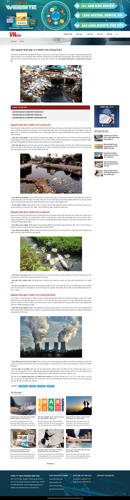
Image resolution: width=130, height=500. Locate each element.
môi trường (41, 386)
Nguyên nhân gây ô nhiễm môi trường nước (28, 112)
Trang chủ (68, 34)
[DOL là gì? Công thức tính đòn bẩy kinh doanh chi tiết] (79, 438)
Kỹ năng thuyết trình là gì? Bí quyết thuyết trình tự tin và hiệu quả (50, 450)
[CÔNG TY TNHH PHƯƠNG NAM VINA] (16, 34)
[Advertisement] (106, 76)
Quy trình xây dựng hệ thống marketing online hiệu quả (20, 450)
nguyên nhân (23, 386)
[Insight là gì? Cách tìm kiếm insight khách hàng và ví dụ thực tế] (23, 405)
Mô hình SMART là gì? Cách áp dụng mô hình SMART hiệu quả (51, 418)
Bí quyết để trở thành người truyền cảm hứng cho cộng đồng (78, 418)
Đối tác (90, 34)
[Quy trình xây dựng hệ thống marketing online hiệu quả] (23, 438)
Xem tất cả (50, 463)
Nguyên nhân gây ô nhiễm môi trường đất (27, 115)
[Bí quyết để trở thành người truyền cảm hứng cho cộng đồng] (79, 405)
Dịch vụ (79, 34)
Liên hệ (109, 34)
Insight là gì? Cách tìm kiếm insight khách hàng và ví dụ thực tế (22, 418)
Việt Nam (50, 386)
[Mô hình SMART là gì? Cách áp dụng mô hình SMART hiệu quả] (51, 405)
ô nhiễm (32, 386)
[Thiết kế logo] (106, 116)
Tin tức (100, 34)
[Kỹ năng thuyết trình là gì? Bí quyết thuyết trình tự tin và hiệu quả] (51, 438)
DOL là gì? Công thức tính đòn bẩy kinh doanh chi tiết (78, 450)
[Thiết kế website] (65, 15)
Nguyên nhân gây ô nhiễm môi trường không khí (30, 117)
